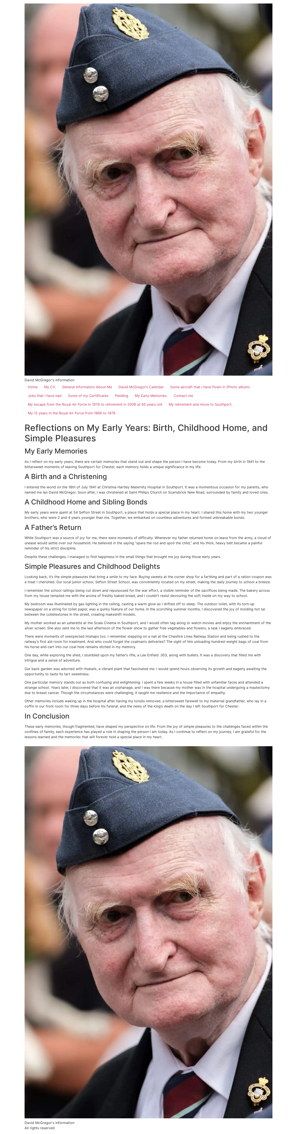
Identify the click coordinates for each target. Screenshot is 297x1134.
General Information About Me (87, 387)
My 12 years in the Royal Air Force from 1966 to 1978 (71, 413)
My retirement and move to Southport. (200, 404)
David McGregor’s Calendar (141, 387)
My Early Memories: (151, 395)
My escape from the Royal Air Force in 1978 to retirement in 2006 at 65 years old (95, 404)
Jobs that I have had (45, 395)
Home (33, 387)
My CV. (50, 387)
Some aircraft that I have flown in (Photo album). (210, 387)
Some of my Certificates (88, 395)
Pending (121, 395)
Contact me (183, 395)
